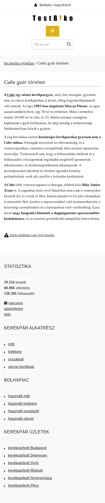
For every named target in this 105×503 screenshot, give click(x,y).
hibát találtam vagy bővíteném (32, 235)
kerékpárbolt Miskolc (25, 470)
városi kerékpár (21, 366)
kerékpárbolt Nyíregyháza (30, 478)
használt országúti (23, 411)
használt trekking (22, 403)
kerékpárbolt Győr (23, 463)
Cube (11, 95)
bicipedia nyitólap (19, 63)
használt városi (21, 418)
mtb (11, 344)
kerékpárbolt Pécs (23, 485)
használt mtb (19, 396)
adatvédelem (13, 309)
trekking (15, 351)
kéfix (7, 314)
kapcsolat (16, 303)
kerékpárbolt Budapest (27, 447)
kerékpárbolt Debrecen (27, 455)
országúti (16, 359)
